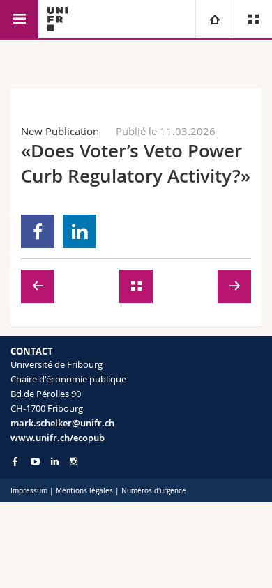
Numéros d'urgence (153, 490)
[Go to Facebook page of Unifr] (15, 461)
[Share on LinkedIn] (80, 231)
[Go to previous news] (37, 286)
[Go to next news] (234, 286)
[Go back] (136, 286)
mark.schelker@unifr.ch (62, 423)
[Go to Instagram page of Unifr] (73, 461)
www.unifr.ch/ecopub (57, 437)
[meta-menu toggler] (253, 19)
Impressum (28, 490)
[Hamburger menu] (19, 19)
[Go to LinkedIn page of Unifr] (55, 461)
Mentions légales (84, 490)
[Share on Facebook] (38, 231)
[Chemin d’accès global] (214, 19)
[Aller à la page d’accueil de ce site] (57, 19)
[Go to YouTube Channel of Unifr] (35, 461)
